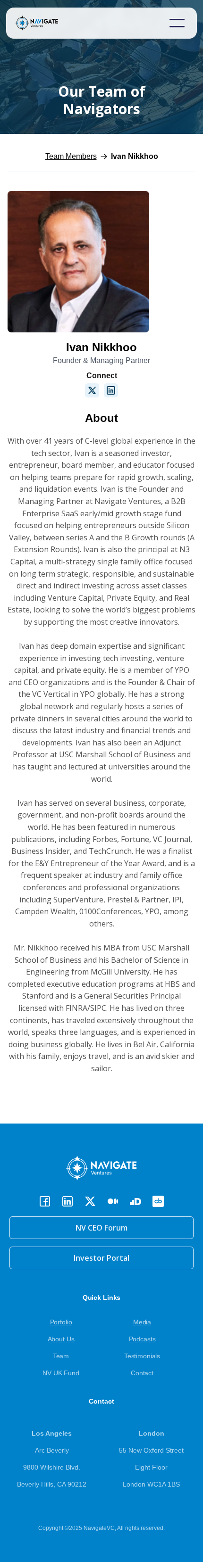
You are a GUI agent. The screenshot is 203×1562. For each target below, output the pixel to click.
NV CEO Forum (101, 1228)
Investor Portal (101, 1258)
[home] (51, 23)
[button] (177, 23)
